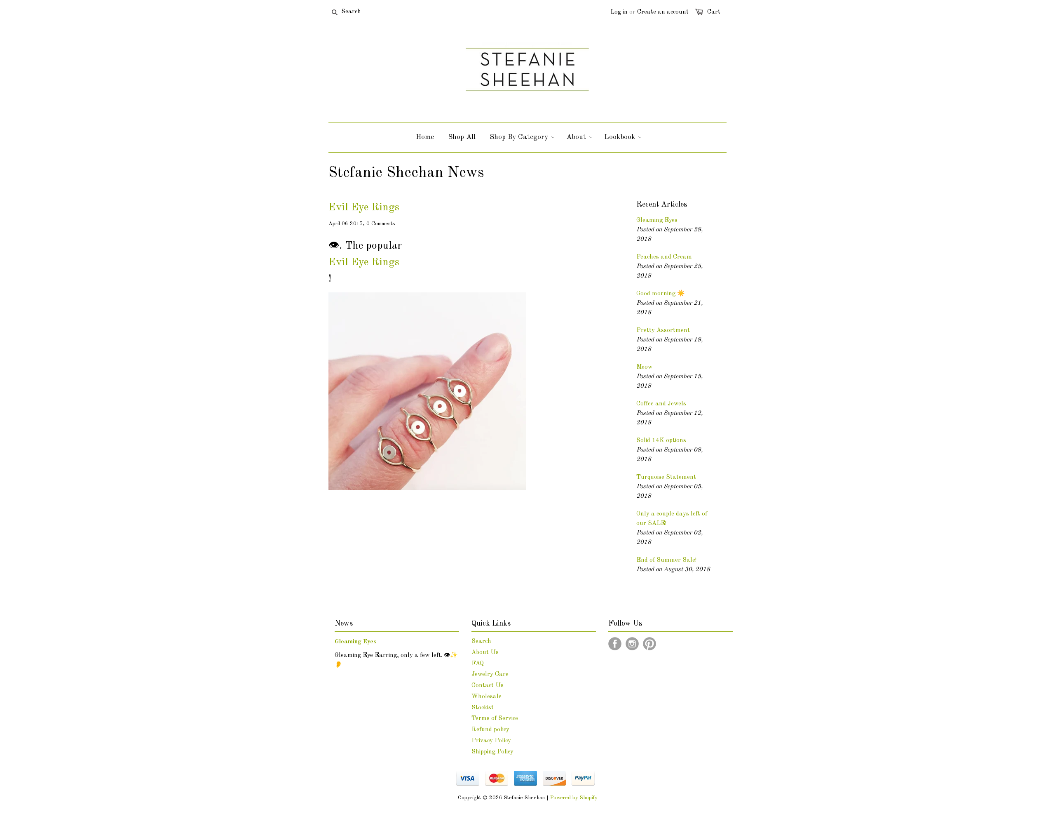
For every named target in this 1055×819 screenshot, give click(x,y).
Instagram (632, 643)
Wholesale (486, 697)
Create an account (663, 12)
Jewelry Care (490, 674)
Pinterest (649, 643)
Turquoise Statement (666, 477)
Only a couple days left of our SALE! (671, 519)
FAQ (477, 664)
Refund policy (490, 730)
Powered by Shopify (574, 797)
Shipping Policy (492, 752)
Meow (644, 367)
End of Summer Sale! (666, 560)
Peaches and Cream (664, 257)
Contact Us (487, 685)
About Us (485, 653)
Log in (619, 12)
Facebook (614, 643)
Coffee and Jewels (661, 404)
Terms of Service (494, 718)
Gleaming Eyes (657, 220)
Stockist (482, 708)
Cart (713, 12)
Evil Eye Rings (363, 207)
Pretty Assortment (663, 330)
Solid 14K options (661, 441)
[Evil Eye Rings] (427, 488)
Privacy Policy (491, 741)
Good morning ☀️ (660, 294)
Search (481, 641)
